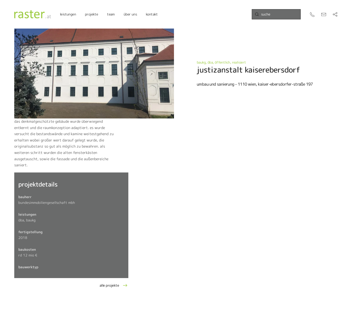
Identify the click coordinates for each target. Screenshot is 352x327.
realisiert (239, 62)
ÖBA (210, 62)
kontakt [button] (152, 14)
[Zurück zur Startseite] (32, 14)
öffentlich (222, 62)
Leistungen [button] (68, 14)
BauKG (201, 62)
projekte (91, 14)
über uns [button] (130, 14)
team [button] (111, 14)
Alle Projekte (109, 285)
